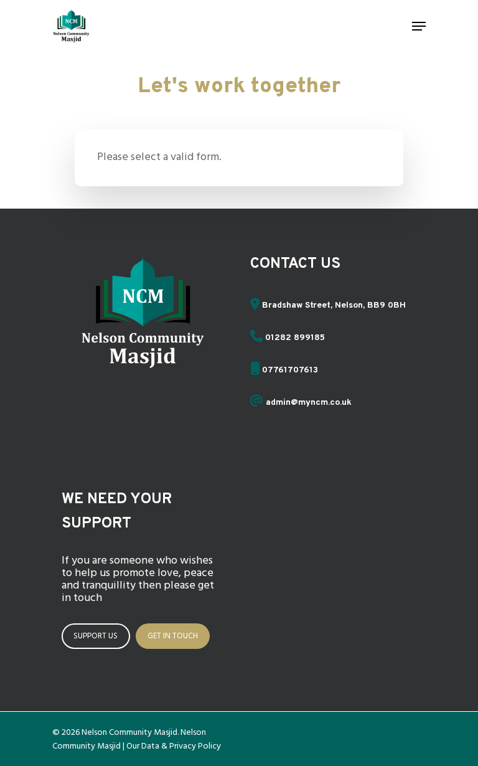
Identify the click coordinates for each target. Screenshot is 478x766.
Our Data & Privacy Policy (173, 746)
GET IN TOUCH (173, 636)
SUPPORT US (95, 636)
